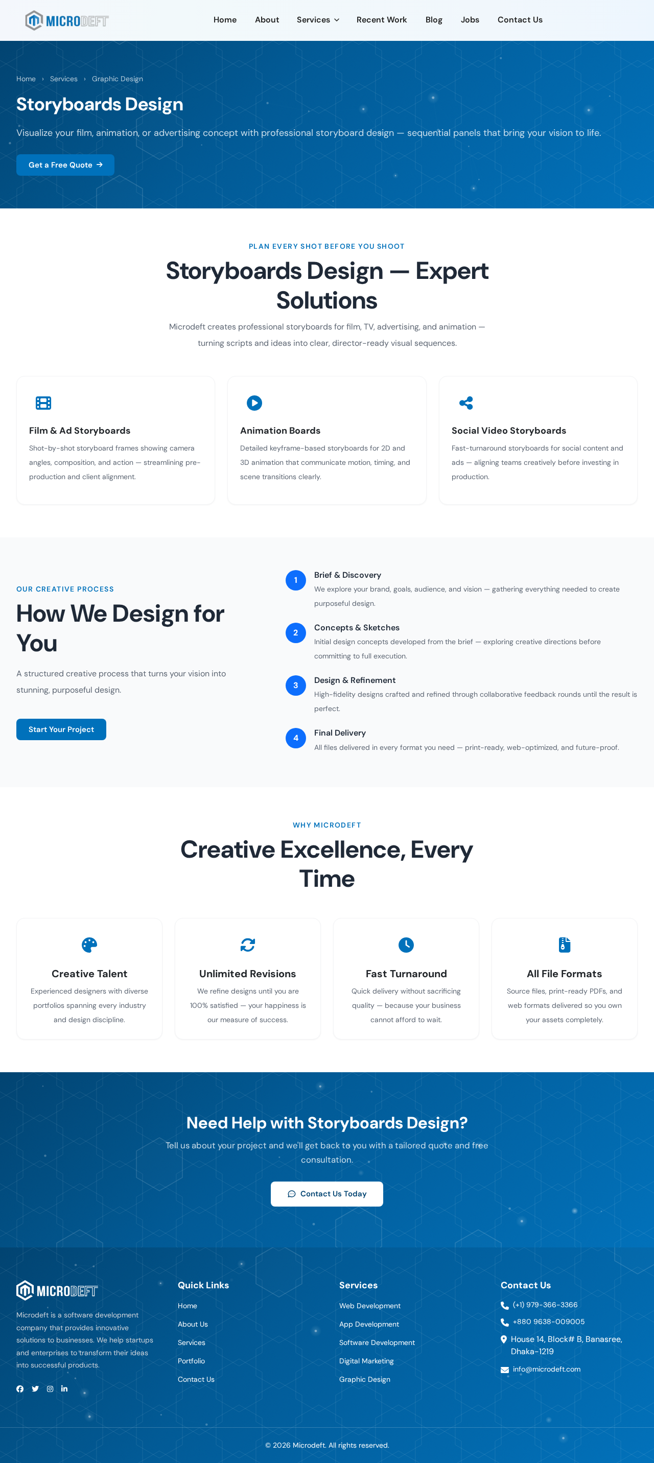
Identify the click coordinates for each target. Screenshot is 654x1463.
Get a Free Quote (60, 165)
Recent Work (382, 19)
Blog (434, 19)
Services (313, 19)
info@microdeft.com (546, 1369)
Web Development (370, 1305)
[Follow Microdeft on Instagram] (50, 1389)
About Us (193, 1324)
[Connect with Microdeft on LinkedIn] (64, 1389)
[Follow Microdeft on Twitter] (35, 1389)
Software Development (377, 1342)
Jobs (470, 19)
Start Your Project (61, 729)
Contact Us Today (333, 1194)
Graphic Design (117, 78)
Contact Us (520, 19)
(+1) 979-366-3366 (545, 1304)
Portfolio (191, 1360)
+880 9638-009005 (549, 1321)
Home (225, 19)
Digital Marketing (366, 1360)
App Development (369, 1324)
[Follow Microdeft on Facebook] (20, 1389)
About (267, 19)
